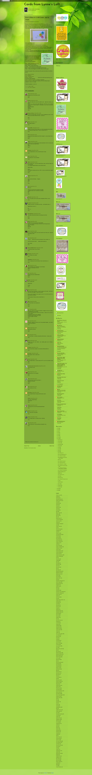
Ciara (29, 289)
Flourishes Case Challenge (60, 591)
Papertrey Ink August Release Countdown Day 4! (61, 336)
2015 (58, 432)
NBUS (57, 670)
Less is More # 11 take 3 (61, 461)
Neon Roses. (58, 673)
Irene (28, 186)
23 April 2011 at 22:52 (33, 289)
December (59, 439)
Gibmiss (29, 175)
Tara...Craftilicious (28, 75)
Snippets (57, 716)
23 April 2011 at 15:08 (37, 113)
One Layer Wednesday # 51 (62, 454)
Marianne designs (59, 652)
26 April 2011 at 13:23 (33, 386)
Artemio (57, 504)
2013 (58, 435)
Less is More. (30, 87)
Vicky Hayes (30, 392)
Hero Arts (57, 614)
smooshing (57, 715)
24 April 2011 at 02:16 (33, 327)
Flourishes (59, 351)
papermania (58, 682)
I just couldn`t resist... (61, 474)
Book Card (57, 515)
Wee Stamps (58, 758)
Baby (57, 511)
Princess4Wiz (30, 127)
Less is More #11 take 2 (61, 462)
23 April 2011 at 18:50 (33, 231)
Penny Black (58, 689)
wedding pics (58, 757)
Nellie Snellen (58, 671)
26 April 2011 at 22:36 (34, 398)
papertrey (33, 87)
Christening (58, 535)
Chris (29, 386)
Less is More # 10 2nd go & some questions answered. (62, 468)
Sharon (29, 141)
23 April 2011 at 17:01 (34, 175)
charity (57, 531)
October (59, 442)
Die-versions (58, 567)
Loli (28, 309)
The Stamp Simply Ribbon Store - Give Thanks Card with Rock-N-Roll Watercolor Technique (62, 348)
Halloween (57, 609)
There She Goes (58, 745)
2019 (58, 428)
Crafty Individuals (58, 552)
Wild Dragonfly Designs (61, 421)
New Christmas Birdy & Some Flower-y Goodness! (61, 360)
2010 (58, 488)
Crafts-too (57, 549)
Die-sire (57, 565)
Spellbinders (58, 719)
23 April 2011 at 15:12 (36, 127)
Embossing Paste (59, 583)
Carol (29, 231)
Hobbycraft (57, 617)
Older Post (51, 445)
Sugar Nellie (58, 730)
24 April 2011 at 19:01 (35, 353)
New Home (57, 674)
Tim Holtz (57, 746)
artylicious (57, 507)
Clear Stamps (58, 538)
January (59, 486)
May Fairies (59, 374)
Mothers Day (58, 667)
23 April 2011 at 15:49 (35, 150)
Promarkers (58, 701)
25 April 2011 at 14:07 (33, 371)
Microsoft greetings (59, 662)
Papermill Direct (58, 685)
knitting (57, 639)
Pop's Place (59, 400)
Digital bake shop (58, 572)
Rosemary (29, 253)
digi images (58, 569)
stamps (57, 724)
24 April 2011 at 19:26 (33, 359)
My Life (58, 389)
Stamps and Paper (31, 113)
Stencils (57, 727)
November (59, 441)
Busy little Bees (59, 386)
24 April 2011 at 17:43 (34, 347)
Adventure (57, 497)
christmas (57, 537)
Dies (57, 568)
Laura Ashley (58, 640)
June (59, 448)
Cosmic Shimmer (58, 541)
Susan (29, 359)
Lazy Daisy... (60, 476)
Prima (57, 700)
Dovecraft (57, 576)
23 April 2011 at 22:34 (32, 273)
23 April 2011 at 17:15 (33, 186)
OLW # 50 (59, 459)
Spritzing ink (58, 720)
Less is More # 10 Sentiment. (62, 470)
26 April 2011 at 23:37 (34, 405)
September (59, 444)
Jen (28, 273)
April (58, 451)
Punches (57, 704)
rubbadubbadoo (58, 707)
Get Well (57, 603)
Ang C (29, 156)
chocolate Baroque (59, 534)
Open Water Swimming (60, 371)
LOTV (57, 647)
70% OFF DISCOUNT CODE (61, 415)
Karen (29, 134)
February (59, 485)
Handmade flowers (59, 610)
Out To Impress (59, 397)
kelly (28, 265)
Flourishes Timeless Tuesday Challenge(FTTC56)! (61, 354)
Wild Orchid (58, 760)
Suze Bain (29, 353)
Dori (28, 334)
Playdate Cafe (58, 696)
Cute (57, 557)
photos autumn (58, 692)
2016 (58, 431)
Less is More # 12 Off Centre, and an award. (62, 458)
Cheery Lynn (58, 533)
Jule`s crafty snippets (59, 633)
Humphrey (57, 621)
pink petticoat (58, 693)
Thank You (57, 739)
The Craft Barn (59, 414)
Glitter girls (57, 605)
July (58, 447)
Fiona (29, 327)
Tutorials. (57, 749)
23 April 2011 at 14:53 (33, 93)
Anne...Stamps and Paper (29, 74)
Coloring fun (59, 418)
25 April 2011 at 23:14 (33, 378)
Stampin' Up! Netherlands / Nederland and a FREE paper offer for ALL (61, 327)
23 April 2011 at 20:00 (39, 247)
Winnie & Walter (58, 761)
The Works (57, 743)
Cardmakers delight (59, 523)
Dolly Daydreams (30, 213)
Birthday (57, 514)
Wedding (57, 754)
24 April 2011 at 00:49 (33, 309)
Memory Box (58, 659)
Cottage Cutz (58, 542)
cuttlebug (57, 560)
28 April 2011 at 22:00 (32, 422)
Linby (29, 93)
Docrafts (57, 575)
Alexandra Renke (58, 499)
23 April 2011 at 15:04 (34, 100)
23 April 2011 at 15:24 (33, 134)
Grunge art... (59, 381)
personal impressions (59, 690)
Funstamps (58, 602)
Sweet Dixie (58, 731)
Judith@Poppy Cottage (61, 373)
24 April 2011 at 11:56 (33, 340)
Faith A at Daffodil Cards (32, 247)
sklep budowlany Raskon (61, 401)
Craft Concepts (58, 545)
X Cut (57, 765)
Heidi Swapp (58, 613)
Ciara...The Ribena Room (29, 76)
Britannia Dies (58, 518)
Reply (29, 97)
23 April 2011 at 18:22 (37, 213)
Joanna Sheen (58, 629)
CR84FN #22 (60, 473)
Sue (28, 422)
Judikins (57, 632)
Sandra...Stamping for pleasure (30, 79)
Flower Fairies (58, 594)
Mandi (29, 221)
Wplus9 (57, 764)
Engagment (58, 584)
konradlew (45, 772)
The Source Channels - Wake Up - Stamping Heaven (62, 322)
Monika (29, 398)
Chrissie (29, 100)
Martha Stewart (58, 656)
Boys (57, 516)
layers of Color (58, 643)
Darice (57, 561)
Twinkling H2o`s (58, 750)
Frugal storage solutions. (60, 599)
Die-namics (58, 564)
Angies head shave (59, 500)
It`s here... (59, 480)
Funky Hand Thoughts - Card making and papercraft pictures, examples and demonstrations (62, 364)
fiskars (57, 587)
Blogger (52, 772)
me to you (57, 658)
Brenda (29, 405)
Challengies (58, 530)
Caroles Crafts (58, 526)
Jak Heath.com (59, 370)
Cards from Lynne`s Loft (42, 4)
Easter (57, 579)
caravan (57, 522)
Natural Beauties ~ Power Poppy (62, 411)
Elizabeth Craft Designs (59, 580)
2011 (58, 438)
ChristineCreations (60, 330)
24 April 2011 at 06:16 (33, 334)
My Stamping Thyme (60, 393)
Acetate (57, 496)
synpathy (57, 734)
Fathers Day (58, 586)
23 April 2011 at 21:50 (33, 265)
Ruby (57, 708)
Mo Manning (58, 663)
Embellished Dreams (60, 346)
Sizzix (57, 712)
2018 (58, 429)
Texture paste (58, 738)
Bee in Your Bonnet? (60, 422)
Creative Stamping (59, 556)
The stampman (58, 742)
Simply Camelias (59, 394)
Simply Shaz (59, 407)
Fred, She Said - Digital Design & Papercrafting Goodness (61, 358)
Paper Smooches (58, 681)
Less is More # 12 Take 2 (62, 455)
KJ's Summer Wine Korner (61, 377)
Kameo (57, 637)
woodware (57, 762)
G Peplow (29, 347)
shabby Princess (58, 709)
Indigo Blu (57, 624)
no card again (58, 677)
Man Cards (57, 651)
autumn (57, 508)
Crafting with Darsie (60, 339)
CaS (56, 527)
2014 (58, 434)
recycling (57, 705)
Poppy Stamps (58, 697)
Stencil (57, 726)
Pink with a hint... (60, 477)
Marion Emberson (59, 655)
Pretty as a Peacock (60, 343)
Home (39, 445)
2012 (58, 437)
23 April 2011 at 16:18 (33, 156)
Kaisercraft (57, 636)
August (59, 445)
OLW (57, 678)
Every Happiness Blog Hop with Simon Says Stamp (61, 332)
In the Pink (57, 622)
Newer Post (26, 445)
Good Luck (57, 606)
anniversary (58, 503)
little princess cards (60, 380)
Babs (28, 301)
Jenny (29, 378)
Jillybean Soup (58, 628)
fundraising (57, 601)
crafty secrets (58, 553)
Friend (57, 598)
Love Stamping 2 (60, 384)
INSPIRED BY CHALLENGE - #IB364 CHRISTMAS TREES (61, 390)
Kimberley (29, 150)
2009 (58, 490)
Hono (57, 618)
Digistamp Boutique (59, 571)
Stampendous (58, 723)
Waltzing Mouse (58, 753)
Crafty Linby (59, 342)
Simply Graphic (58, 711)
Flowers (57, 595)
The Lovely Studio (59, 741)
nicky (29, 371)
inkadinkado (58, 625)
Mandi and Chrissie (28, 80)
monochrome (58, 666)
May (58, 450)
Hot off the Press (58, 620)
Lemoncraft (58, 644)
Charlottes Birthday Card (61, 471)
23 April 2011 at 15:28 (34, 141)
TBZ (56, 735)
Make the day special (59, 648)
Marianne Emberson (59, 654)
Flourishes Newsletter (60, 353)
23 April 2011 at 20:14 (35, 259)
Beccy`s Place (58, 512)
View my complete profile (32, 10)
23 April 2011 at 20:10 (34, 253)
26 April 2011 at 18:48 (35, 392)
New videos (59, 408)
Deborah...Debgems (28, 77)
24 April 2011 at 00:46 (33, 301)
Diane (29, 340)
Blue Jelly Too (59, 325)
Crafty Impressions (59, 550)
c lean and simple (59, 519)
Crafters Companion (59, 546)
